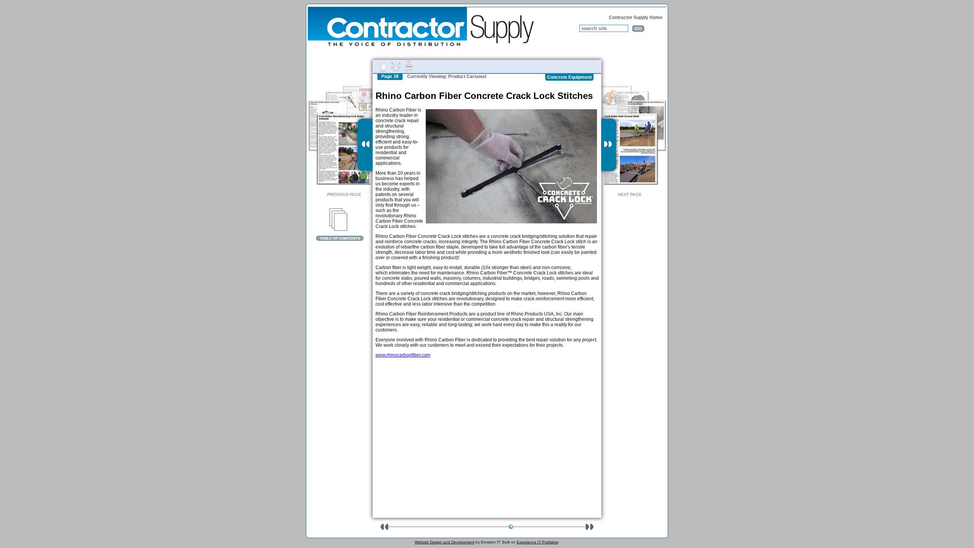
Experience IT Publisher (537, 542)
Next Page (629, 194)
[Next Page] (608, 145)
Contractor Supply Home (635, 17)
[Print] (409, 66)
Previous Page (344, 194)
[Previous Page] (365, 145)
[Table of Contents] (339, 224)
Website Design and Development (444, 542)
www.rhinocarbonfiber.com (403, 355)
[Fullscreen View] (395, 66)
